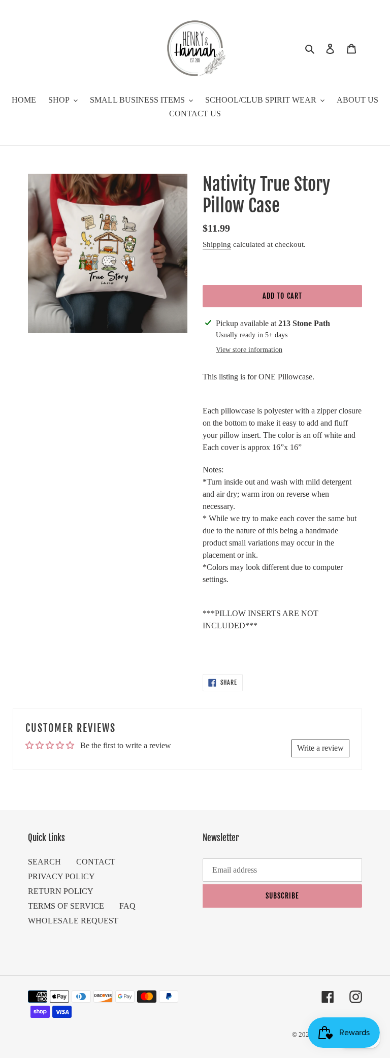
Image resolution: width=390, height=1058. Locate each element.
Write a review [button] (320, 748)
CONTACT (95, 861)
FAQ (127, 906)
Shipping (217, 244)
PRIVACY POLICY (61, 876)
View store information (249, 350)
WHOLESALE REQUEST (73, 920)
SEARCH (44, 861)
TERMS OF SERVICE (66, 906)
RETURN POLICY (60, 891)
